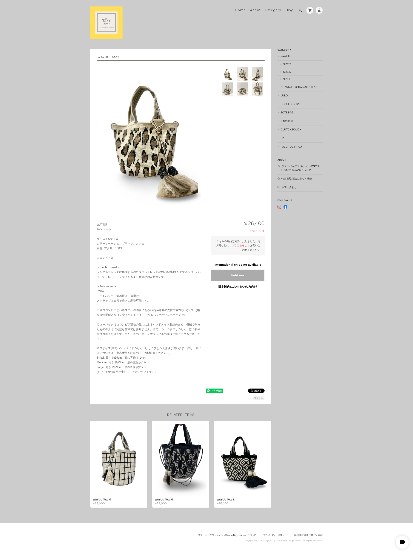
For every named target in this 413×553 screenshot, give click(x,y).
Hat (283, 138)
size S (287, 64)
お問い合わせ (289, 187)
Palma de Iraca (291, 146)
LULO (284, 95)
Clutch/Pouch (291, 129)
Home (240, 10)
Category (273, 10)
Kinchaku (287, 121)
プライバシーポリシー (275, 535)
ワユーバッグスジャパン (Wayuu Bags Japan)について (300, 168)
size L (287, 79)
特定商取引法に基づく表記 (296, 178)
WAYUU (285, 56)
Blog (289, 10)
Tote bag (287, 112)
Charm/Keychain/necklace (300, 87)
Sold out (237, 275)
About (255, 10)
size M (287, 71)
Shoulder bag (291, 104)
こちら (241, 245)
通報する (258, 398)
